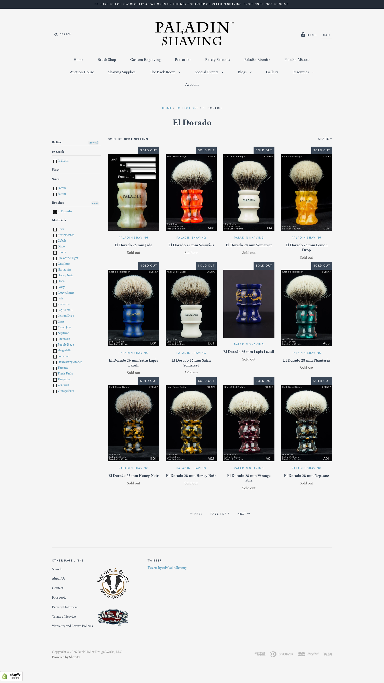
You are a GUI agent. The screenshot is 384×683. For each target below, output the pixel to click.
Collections (187, 108)
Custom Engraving (145, 60)
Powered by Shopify (66, 657)
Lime (60, 322)
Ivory (61, 287)
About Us (58, 579)
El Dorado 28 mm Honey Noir (191, 476)
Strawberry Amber (69, 362)
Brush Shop (107, 60)
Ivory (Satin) (65, 293)
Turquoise (64, 379)
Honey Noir (65, 275)
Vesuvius (63, 385)
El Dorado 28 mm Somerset (249, 245)
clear (95, 203)
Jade (60, 298)
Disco (61, 246)
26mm (61, 188)
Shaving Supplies (122, 72)
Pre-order (183, 60)
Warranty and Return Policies (72, 626)
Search (57, 569)
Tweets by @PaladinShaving (167, 568)
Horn (61, 281)
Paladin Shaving (133, 237)
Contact (57, 588)
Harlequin (64, 270)
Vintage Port (65, 391)
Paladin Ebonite (257, 60)
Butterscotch (65, 235)
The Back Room (163, 72)
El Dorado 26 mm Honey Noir (133, 476)
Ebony (61, 252)
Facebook (59, 597)
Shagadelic (64, 350)
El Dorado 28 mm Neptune (306, 476)
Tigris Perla (65, 373)
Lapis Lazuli (65, 310)
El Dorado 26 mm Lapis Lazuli (248, 352)
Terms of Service (64, 617)
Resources (301, 72)
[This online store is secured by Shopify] (11, 680)
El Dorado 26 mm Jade (133, 245)
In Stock (62, 161)
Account (192, 85)
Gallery (272, 72)
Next (241, 514)
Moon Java (64, 327)
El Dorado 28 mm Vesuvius (191, 245)
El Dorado (64, 211)
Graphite (63, 264)
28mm (61, 194)
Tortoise (62, 368)
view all (93, 142)
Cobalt (61, 241)
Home (78, 60)
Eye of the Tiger (67, 258)
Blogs (243, 72)
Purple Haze (65, 345)
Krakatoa (63, 304)
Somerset (63, 356)
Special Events (207, 72)
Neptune (63, 333)
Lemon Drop (65, 316)
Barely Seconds (217, 60)
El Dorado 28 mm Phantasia (306, 360)
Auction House (82, 72)
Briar (60, 229)
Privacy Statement (65, 607)
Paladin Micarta (297, 60)
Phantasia (63, 339)
